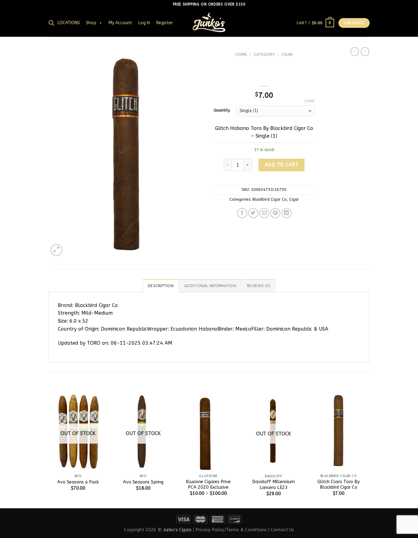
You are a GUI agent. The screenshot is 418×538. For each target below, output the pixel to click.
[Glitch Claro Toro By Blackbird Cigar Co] (338, 431)
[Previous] (48, 449)
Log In (144, 22)
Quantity (222, 110)
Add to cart (281, 165)
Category (264, 54)
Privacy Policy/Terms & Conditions (231, 529)
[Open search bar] (51, 23)
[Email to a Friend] (264, 213)
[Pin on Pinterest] (275, 213)
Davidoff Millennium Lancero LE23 (273, 484)
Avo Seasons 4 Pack (78, 482)
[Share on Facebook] (242, 213)
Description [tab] (161, 285)
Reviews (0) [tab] (258, 285)
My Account (120, 22)
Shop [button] (91, 22)
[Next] (367, 449)
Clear (309, 101)
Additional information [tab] (210, 285)
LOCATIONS (69, 22)
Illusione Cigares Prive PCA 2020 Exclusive (208, 484)
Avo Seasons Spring (143, 482)
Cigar (287, 54)
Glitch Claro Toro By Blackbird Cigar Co (338, 484)
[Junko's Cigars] (209, 23)
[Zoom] (56, 250)
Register (164, 22)
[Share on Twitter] (253, 213)
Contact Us (282, 529)
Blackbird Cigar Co (269, 199)
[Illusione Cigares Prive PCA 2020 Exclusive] (208, 431)
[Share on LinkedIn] (287, 213)
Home (241, 54)
